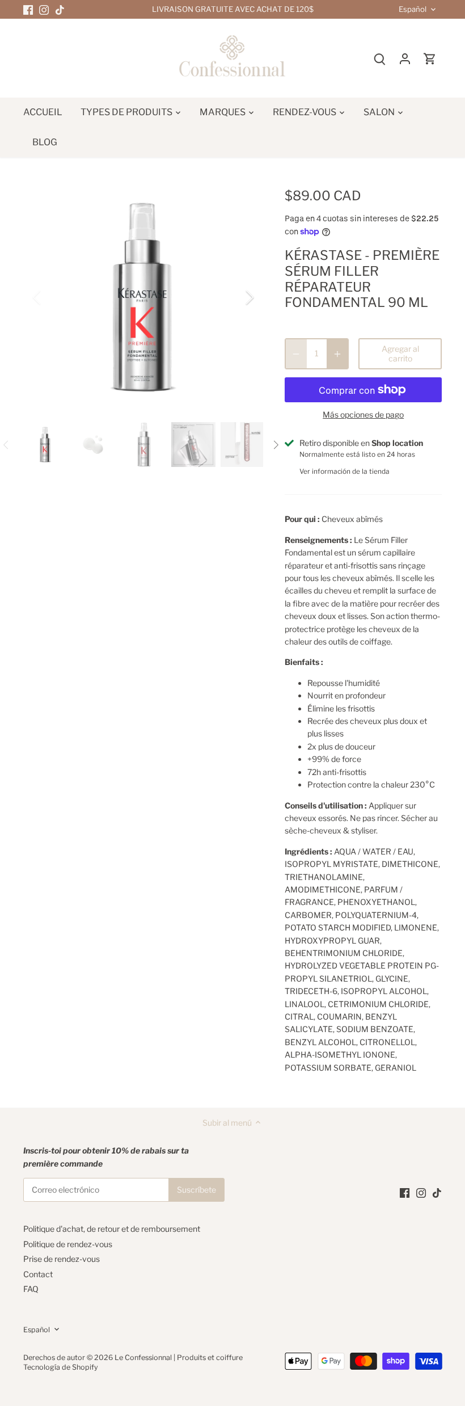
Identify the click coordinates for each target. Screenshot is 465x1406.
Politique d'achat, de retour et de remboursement (111, 1229)
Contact (38, 1274)
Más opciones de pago (363, 414)
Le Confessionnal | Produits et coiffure (179, 1357)
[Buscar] (379, 58)
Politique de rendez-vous (67, 1244)
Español (412, 9)
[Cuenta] (404, 58)
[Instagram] (44, 9)
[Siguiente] (234, 297)
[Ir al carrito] (430, 58)
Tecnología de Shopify (60, 1367)
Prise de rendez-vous (61, 1259)
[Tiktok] (60, 9)
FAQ (31, 1289)
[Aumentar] (337, 354)
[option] (143, 297)
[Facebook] (28, 9)
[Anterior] (51, 297)
